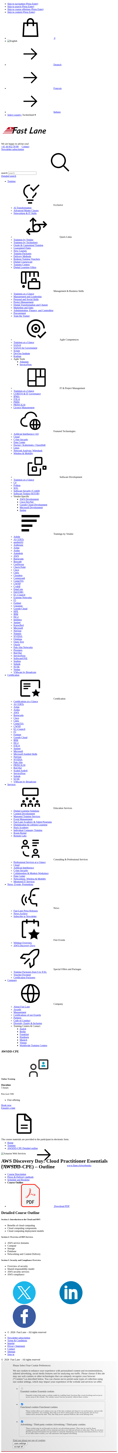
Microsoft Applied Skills (25, 754)
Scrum (17, 350)
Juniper (17, 622)
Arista (16, 547)
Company (12, 980)
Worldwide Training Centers (33, 1045)
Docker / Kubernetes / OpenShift (29, 445)
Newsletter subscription (12, 149)
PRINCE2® (20, 404)
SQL (16, 488)
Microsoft (18, 628)
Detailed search (8, 176)
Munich (23, 1040)
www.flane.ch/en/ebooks (79, 1165)
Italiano (57, 112)
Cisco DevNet (26, 502)
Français (57, 88)
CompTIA (19, 581)
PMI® (17, 402)
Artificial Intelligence (24, 867)
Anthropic (18, 545)
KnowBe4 (19, 625)
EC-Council (19, 594)
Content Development (24, 813)
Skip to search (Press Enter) (20, 6)
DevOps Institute (22, 353)
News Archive (21, 913)
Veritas (17, 669)
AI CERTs (19, 539)
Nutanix (17, 633)
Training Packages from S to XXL (30, 972)
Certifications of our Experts (27, 1015)
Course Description (16, 1174)
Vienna (23, 1042)
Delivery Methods (22, 256)
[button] (29, 115)
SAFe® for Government (25, 348)
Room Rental (20, 833)
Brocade (18, 561)
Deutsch (57, 64)
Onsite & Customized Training (28, 245)
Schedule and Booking (18, 1179)
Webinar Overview (23, 942)
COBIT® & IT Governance (27, 393)
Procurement (20, 313)
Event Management (23, 819)
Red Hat (18, 653)
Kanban (17, 356)
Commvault (19, 578)
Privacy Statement (16, 1346)
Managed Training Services (27, 816)
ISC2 (16, 617)
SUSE (17, 666)
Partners (17, 1017)
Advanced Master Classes (26, 210)
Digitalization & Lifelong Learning (30, 824)
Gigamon (18, 606)
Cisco (16, 570)
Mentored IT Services (24, 881)
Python (17, 485)
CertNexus (19, 564)
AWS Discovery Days (24, 945)
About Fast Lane (22, 1006)
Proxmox (18, 650)
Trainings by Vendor (23, 239)
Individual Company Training (28, 830)
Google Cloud (20, 608)
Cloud (17, 436)
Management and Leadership (28, 296)
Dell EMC (19, 592)
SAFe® (17, 345)
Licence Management (24, 407)
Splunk (17, 664)
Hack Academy (21, 827)
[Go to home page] (24, 141)
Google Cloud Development (33, 504)
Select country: (14, 115)
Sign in (10, 1354)
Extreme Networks (23, 597)
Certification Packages (24, 977)
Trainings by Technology (26, 242)
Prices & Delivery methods (20, 1177)
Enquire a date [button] (8, 1108)
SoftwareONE (21, 658)
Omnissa (18, 639)
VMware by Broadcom (25, 672)
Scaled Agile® (21, 770)
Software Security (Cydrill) (27, 491)
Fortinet (17, 603)
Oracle (17, 644)
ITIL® (17, 399)
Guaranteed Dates (22, 248)
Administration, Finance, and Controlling (33, 310)
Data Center (19, 442)
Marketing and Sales (23, 307)
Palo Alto (18, 762)
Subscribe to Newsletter (25, 916)
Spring (23, 510)
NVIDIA (18, 636)
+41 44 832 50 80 (10, 146)
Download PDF (61, 1206)
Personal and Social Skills (26, 299)
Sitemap (11, 1351)
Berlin (23, 1031)
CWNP (17, 583)
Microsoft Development (31, 507)
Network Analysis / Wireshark (28, 450)
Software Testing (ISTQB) (26, 493)
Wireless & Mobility (23, 453)
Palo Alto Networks (23, 647)
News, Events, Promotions (20, 884)
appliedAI (18, 542)
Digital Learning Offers (25, 267)
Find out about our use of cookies (29, 1440)
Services (11, 784)
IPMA (17, 396)
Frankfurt (24, 1034)
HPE (16, 611)
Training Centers (22, 264)
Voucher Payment (22, 974)
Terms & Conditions (17, 1340)
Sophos (17, 661)
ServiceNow (26, 364)
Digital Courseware (23, 262)
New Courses (20, 250)
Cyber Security (21, 439)
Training (11, 181)
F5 (15, 600)
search (4, 173)
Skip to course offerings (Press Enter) (25, 9)
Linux (16, 448)
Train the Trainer (22, 316)
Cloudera (18, 575)
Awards (17, 1009)
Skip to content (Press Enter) (21, 12)
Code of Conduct (22, 1020)
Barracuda (19, 558)
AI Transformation (22, 207)
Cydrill (17, 586)
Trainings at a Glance (24, 294)
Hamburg (24, 1037)
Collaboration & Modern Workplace (31, 873)
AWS (16, 556)
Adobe (17, 536)
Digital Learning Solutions (26, 811)
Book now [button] (6, 1105)
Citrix (16, 572)
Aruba (17, 550)
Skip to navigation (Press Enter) (22, 3)
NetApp (17, 630)
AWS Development (29, 499)
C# (15, 482)
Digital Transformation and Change (31, 305)
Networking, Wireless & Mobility (30, 879)
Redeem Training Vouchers (27, 259)
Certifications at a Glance (26, 701)
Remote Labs (20, 835)
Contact (25, 146)
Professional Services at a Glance (30, 862)
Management (20, 1012)
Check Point (20, 567)
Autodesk (18, 553)
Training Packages (22, 253)
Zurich (23, 1029)
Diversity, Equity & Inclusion (28, 1023)
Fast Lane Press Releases (26, 910)
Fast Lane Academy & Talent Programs (33, 822)
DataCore (18, 589)
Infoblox (18, 619)
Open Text (19, 642)
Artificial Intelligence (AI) (26, 434)
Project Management (23, 302)
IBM (16, 614)
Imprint (10, 1343)
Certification (13, 675)
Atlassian (24, 361)
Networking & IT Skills (25, 213)
